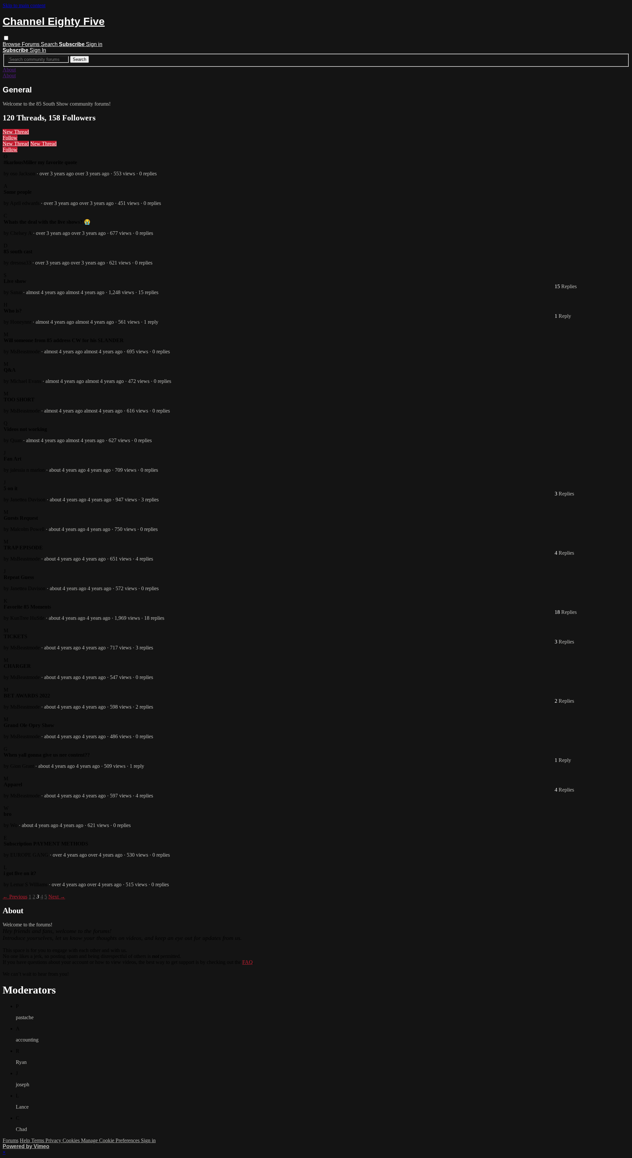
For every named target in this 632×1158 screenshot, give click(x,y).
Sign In (38, 50)
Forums (31, 44)
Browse (12, 44)
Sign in (94, 44)
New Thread (16, 132)
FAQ (247, 962)
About (9, 69)
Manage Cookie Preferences (111, 1140)
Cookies (72, 1140)
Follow (10, 137)
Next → (56, 896)
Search (50, 44)
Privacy (54, 1140)
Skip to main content (24, 5)
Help (25, 1140)
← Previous (15, 896)
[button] (6, 38)
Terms (38, 1140)
